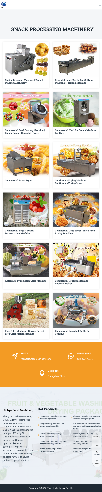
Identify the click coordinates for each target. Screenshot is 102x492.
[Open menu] (99, 5)
